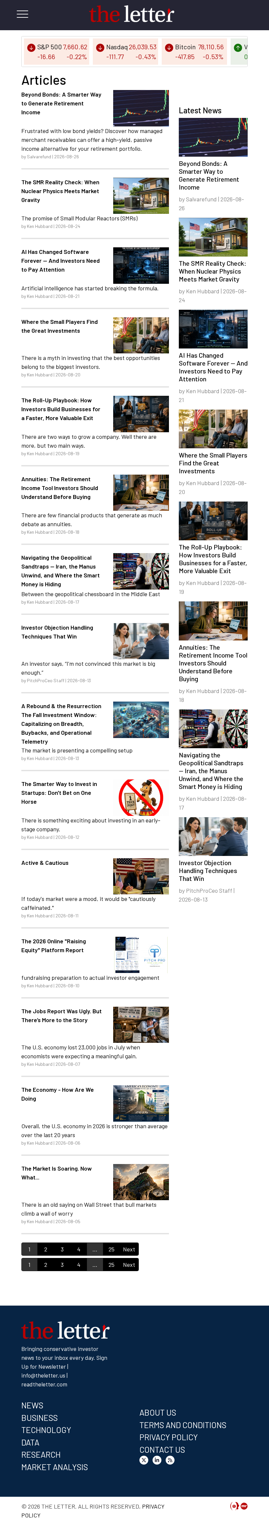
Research (41, 1454)
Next (129, 1249)
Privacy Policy (168, 1437)
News (32, 1405)
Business (39, 1418)
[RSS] (171, 1461)
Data (30, 1442)
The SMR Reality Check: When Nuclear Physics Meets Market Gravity (60, 190)
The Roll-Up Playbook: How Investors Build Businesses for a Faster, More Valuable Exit (60, 408)
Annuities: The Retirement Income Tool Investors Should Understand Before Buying (59, 487)
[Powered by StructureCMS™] (244, 1507)
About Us (157, 1412)
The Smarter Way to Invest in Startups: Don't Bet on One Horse (59, 792)
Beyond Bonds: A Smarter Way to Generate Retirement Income (61, 103)
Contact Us (162, 1449)
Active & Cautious (45, 862)
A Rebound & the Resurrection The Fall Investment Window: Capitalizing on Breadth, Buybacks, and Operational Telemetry (61, 723)
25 (111, 1249)
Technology (46, 1430)
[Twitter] (145, 1461)
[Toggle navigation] (22, 15)
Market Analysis (54, 1467)
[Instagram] (158, 1461)
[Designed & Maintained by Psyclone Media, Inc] (234, 1507)
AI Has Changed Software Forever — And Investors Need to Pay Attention (60, 260)
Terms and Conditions (182, 1425)
